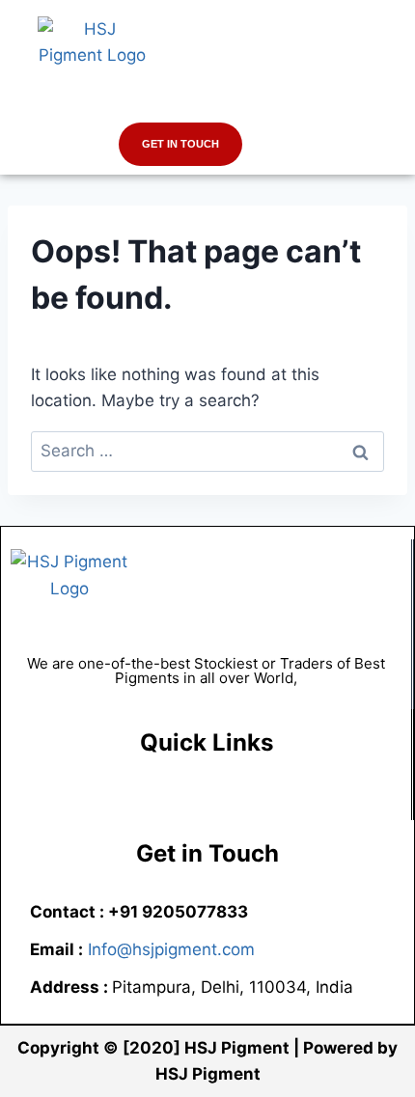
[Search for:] (207, 450)
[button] (207, 103)
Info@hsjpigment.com (171, 949)
